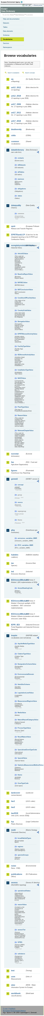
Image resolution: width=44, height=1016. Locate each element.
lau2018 (14, 813)
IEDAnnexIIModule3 (18, 601)
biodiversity (16, 129)
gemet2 (14, 479)
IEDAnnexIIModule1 (18, 580)
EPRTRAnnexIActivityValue (21, 334)
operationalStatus (21, 891)
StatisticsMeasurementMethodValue (21, 765)
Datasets (6, 23)
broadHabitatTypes (21, 838)
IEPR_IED (15, 625)
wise (13, 985)
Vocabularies (7, 39)
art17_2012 (16, 113)
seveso (14, 883)
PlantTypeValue (21, 407)
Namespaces (7, 47)
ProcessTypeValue (21, 728)
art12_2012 (16, 87)
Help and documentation (11, 19)
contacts (21, 158)
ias (12, 563)
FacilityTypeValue (21, 346)
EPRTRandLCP (18, 235)
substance (21, 954)
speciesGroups (21, 855)
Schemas (6, 35)
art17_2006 (16, 104)
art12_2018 (16, 96)
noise (13, 866)
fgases (14, 471)
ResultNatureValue (21, 737)
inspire (14, 635)
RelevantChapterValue (21, 430)
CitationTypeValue (21, 654)
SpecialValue (21, 758)
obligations (21, 189)
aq (12, 79)
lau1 (13, 801)
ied (12, 572)
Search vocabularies (13, 72)
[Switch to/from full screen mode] (30, 5)
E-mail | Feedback (9, 1009)
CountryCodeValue (21, 310)
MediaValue (21, 712)
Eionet (12, 14)
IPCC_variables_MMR (21, 545)
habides (14, 555)
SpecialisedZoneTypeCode (21, 750)
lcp (12, 822)
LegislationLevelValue (21, 693)
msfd (13, 830)
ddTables (21, 172)
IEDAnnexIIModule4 (18, 614)
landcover (15, 793)
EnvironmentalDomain (21, 674)
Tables (5, 27)
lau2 (13, 807)
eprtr (13, 226)
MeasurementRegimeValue (21, 701)
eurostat (15, 454)
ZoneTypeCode (21, 783)
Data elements (8, 31)
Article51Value (21, 253)
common (15, 141)
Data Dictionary (19, 14)
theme (20, 775)
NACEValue (21, 378)
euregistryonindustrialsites (18, 245)
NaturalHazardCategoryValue (21, 720)
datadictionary (17, 150)
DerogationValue (21, 321)
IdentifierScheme (21, 684)
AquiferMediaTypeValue (21, 643)
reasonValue (21, 904)
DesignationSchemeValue (21, 664)
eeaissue (21, 179)
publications (16, 874)
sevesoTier (21, 930)
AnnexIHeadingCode (21, 588)
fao (12, 462)
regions (20, 846)
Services (6, 43)
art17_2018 (16, 121)
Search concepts (30, 72)
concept (20, 485)
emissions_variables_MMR (21, 538)
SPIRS (20, 942)
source (20, 502)
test (12, 971)
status (20, 196)
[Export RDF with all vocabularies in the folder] (38, 152)
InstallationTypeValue (21, 370)
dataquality (16, 205)
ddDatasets (21, 165)
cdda (13, 135)
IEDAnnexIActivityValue (21, 355)
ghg (13, 530)
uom (13, 977)
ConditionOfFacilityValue (21, 298)
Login (26, 5)
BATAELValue (21, 282)
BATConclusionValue (21, 289)
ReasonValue (21, 415)
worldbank (16, 993)
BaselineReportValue (21, 274)
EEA (12, 2)
